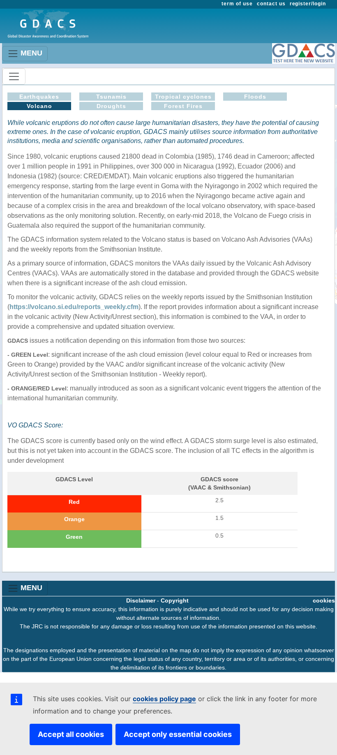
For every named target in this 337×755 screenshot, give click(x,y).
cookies (324, 600)
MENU (30, 53)
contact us (271, 4)
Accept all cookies (71, 734)
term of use (237, 4)
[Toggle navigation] (13, 76)
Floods (255, 96)
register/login (308, 4)
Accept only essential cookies (178, 734)
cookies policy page (164, 699)
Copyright (175, 600)
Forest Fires (183, 106)
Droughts (111, 106)
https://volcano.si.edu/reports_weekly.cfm (73, 306)
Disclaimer (140, 600)
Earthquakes (39, 96)
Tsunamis (111, 96)
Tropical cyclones (183, 96)
